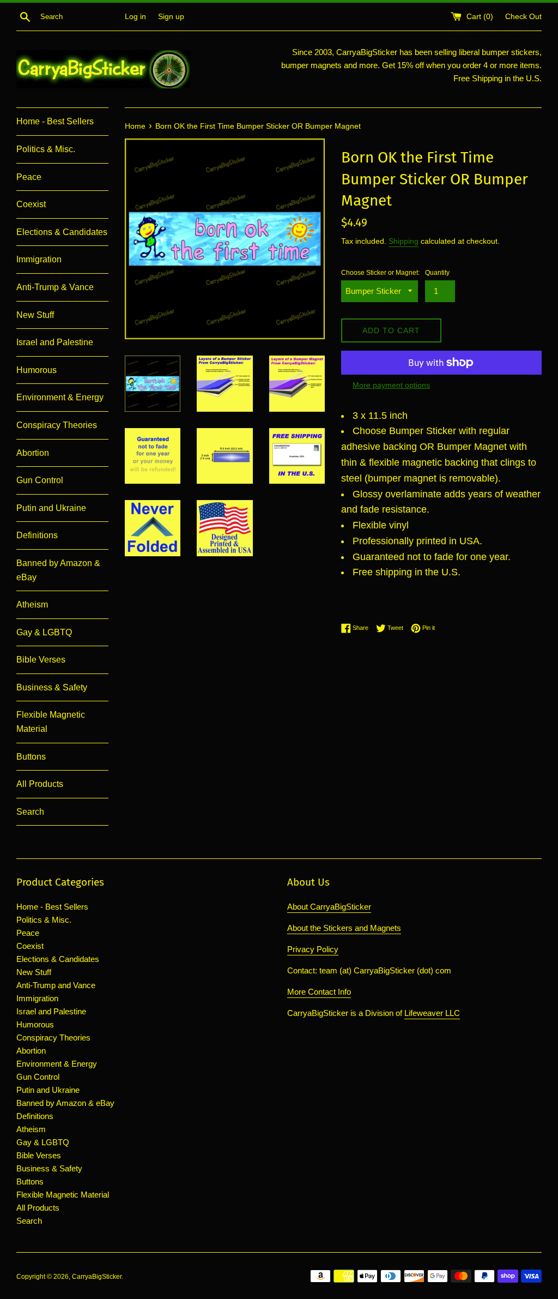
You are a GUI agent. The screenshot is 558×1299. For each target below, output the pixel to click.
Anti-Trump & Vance (55, 287)
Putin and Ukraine (51, 508)
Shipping (403, 241)
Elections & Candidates (61, 232)
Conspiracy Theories (56, 425)
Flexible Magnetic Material (50, 721)
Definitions (37, 535)
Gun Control (39, 480)
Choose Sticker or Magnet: (380, 272)
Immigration (39, 259)
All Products (39, 784)
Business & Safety (51, 687)
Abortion (32, 453)
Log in (135, 17)
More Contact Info (319, 991)
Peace (28, 177)
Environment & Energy (60, 397)
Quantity (437, 272)
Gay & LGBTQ (44, 632)
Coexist (31, 204)
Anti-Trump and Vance (55, 985)
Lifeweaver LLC (432, 1013)
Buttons (31, 756)
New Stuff (35, 315)
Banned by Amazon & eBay (58, 570)
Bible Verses (40, 659)
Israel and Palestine (54, 342)
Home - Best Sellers (55, 121)
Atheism (32, 604)
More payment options (391, 385)
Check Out (523, 17)
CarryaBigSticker (97, 1276)
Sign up (171, 17)
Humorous (36, 370)
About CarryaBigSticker (329, 906)
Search (30, 811)
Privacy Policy (312, 949)
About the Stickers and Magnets (344, 928)
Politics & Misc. (45, 149)
